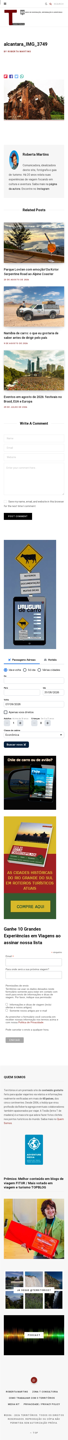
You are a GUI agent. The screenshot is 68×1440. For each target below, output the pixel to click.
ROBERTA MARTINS (17, 1392)
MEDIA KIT (14, 1404)
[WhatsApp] (34, 1380)
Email (10, 956)
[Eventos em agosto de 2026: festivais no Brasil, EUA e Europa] (34, 370)
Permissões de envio (17, 985)
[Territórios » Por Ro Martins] (34, 17)
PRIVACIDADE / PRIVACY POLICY (42, 1404)
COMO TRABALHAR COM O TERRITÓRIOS (32, 1398)
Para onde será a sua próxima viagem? (27, 969)
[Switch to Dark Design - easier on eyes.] (46, 4)
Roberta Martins (19, 51)
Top (35, 1433)
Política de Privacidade (30, 1022)
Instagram (43, 188)
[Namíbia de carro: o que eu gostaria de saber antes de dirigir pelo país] (34, 306)
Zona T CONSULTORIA (45, 1392)
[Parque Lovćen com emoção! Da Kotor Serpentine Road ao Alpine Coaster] (34, 243)
